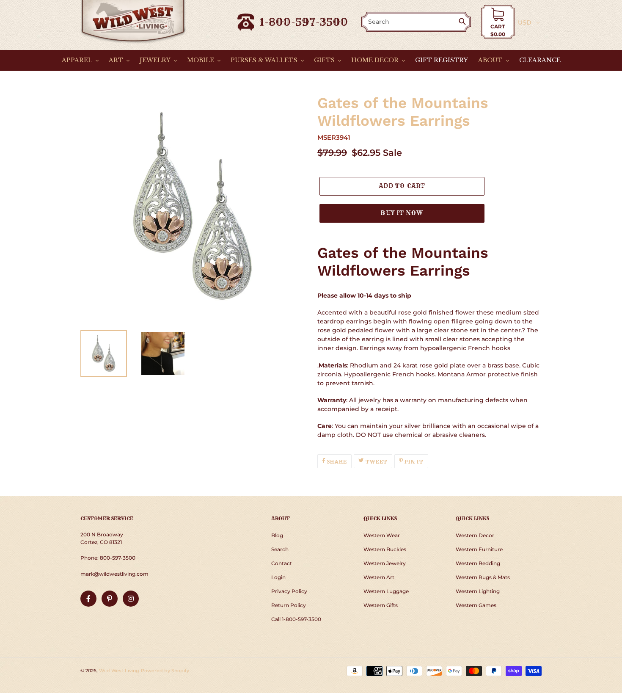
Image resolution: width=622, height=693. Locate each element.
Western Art (378, 577)
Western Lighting (478, 591)
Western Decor (475, 535)
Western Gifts (380, 605)
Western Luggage (386, 591)
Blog (277, 535)
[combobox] (410, 22)
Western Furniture (479, 549)
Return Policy (288, 605)
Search (280, 549)
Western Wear (381, 535)
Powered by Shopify (165, 671)
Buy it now (401, 213)
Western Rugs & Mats (483, 577)
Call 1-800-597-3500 (296, 619)
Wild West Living (119, 671)
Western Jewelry (384, 563)
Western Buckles (384, 549)
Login (278, 577)
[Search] (464, 22)
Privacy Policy (289, 591)
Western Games (476, 605)
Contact (281, 563)
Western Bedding (478, 563)
